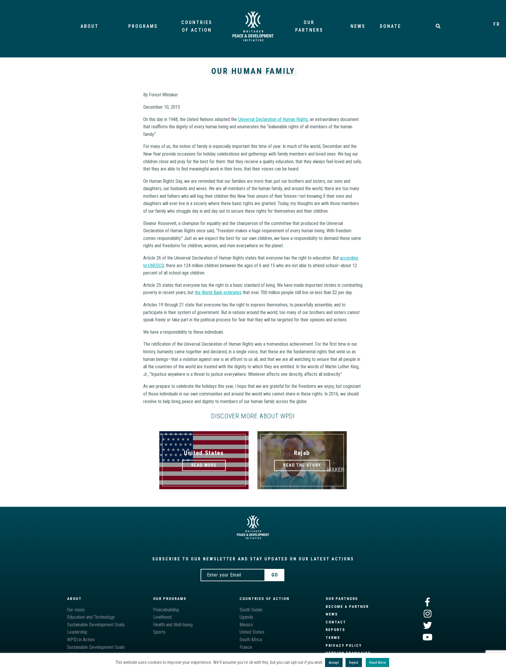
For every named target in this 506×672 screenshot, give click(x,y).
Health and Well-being (173, 624)
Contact (336, 622)
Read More (377, 662)
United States (252, 632)
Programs (143, 26)
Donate (390, 26)
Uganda (246, 617)
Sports (159, 632)
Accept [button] (334, 662)
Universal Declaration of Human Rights (273, 119)
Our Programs (170, 598)
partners (309, 26)
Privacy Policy (344, 645)
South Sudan (251, 610)
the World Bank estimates (218, 292)
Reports (335, 629)
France (246, 647)
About (90, 26)
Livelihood (162, 617)
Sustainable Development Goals (96, 624)
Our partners (342, 598)
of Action (196, 26)
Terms (333, 637)
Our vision (76, 610)
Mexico (246, 624)
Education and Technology (91, 617)
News (358, 26)
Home (253, 26)
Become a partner (347, 606)
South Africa (251, 639)
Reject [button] (353, 662)
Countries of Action (265, 598)
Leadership (77, 632)
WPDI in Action (81, 639)
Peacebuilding (166, 610)
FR (496, 24)
